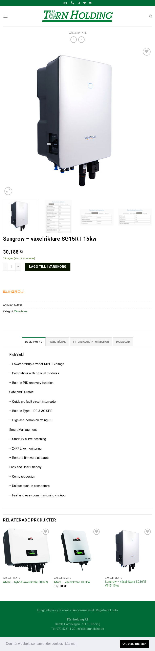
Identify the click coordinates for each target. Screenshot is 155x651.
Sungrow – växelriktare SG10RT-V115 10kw (126, 583)
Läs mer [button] (70, 643)
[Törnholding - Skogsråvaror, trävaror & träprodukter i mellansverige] (77, 16)
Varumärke (57, 341)
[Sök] (150, 16)
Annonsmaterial (83, 610)
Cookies (65, 610)
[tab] (34, 341)
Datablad (123, 341)
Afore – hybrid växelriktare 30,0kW (25, 582)
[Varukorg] (90, 2)
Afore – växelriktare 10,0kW (72, 582)
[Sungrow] (13, 291)
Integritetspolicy (47, 610)
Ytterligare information (91, 341)
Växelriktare (78, 32)
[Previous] (11, 121)
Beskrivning (33, 341)
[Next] (144, 121)
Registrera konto (107, 610)
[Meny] (5, 16)
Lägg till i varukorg (47, 267)
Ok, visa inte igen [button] (135, 643)
